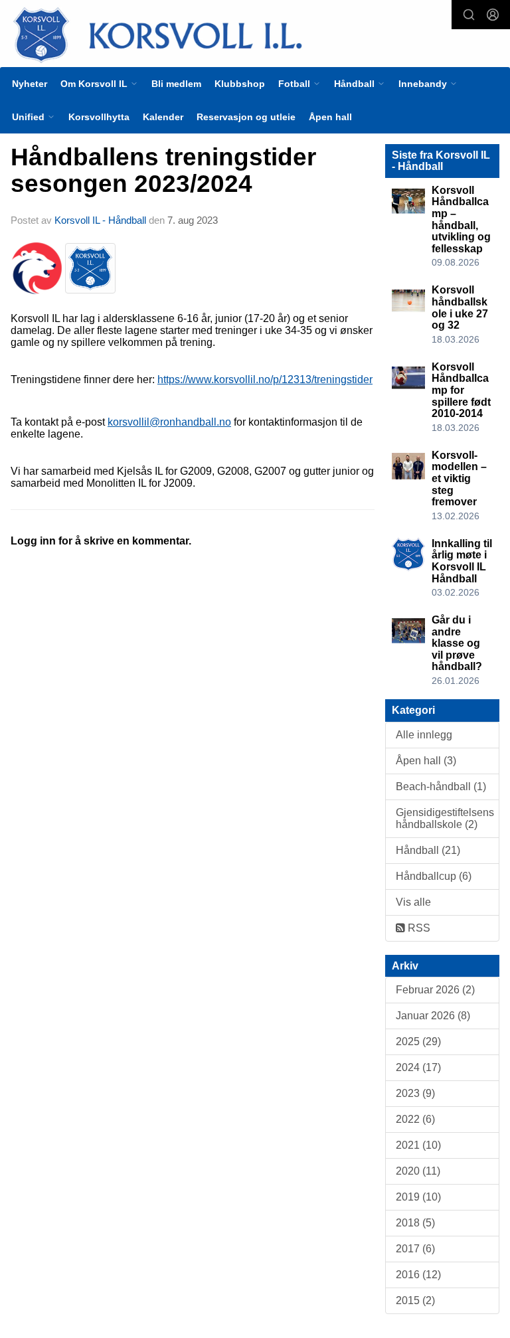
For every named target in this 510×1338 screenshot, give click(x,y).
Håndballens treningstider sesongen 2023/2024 (163, 170)
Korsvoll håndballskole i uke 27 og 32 (460, 307)
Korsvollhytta (98, 117)
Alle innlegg (424, 734)
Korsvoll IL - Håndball (100, 220)
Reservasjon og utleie (246, 117)
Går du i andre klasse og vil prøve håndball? (457, 643)
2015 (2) (415, 1300)
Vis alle (413, 902)
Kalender (163, 117)
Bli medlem (176, 83)
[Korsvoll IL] (255, 34)
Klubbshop (239, 83)
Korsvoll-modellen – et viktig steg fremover (459, 478)
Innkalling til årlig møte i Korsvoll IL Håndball (462, 561)
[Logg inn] (493, 15)
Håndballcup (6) (433, 876)
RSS (417, 928)
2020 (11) (418, 1171)
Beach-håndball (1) (441, 786)
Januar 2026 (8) (433, 1015)
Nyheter (29, 83)
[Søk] (469, 15)
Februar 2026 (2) (435, 989)
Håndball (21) (428, 850)
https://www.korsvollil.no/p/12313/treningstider (265, 379)
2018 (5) (415, 1222)
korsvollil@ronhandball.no (169, 422)
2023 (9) (415, 1093)
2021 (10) (418, 1145)
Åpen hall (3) (426, 760)
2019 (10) (418, 1197)
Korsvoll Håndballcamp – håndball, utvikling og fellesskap (461, 219)
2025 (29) (418, 1041)
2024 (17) (418, 1067)
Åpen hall (330, 117)
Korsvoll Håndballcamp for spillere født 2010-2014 (461, 390)
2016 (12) (418, 1274)
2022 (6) (415, 1119)
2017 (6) (415, 1248)
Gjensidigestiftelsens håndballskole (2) (445, 818)
